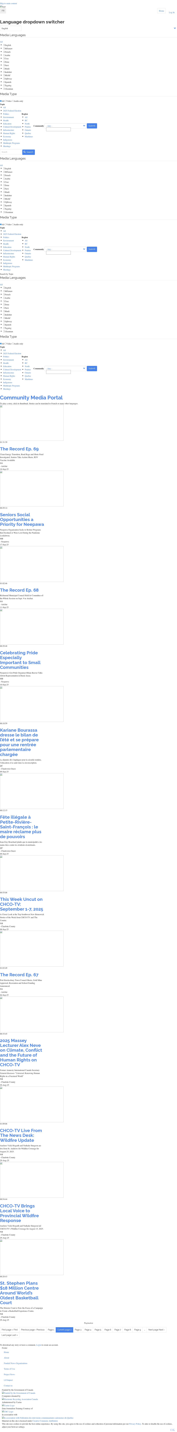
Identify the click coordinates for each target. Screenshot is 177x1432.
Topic (2, 104)
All (1, 41)
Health (6, 120)
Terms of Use (9, 1368)
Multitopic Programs (11, 143)
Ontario (28, 130)
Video (9, 101)
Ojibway (8, 78)
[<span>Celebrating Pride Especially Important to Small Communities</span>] (22, 627)
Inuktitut (8, 72)
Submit (91, 126)
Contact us (8, 1385)
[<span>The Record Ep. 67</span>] (22, 948)
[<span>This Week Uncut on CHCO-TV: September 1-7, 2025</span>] (22, 873)
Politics (6, 113)
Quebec (28, 133)
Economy (7, 136)
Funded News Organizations (15, 1363)
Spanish (8, 82)
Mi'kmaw (9, 48)
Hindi (7, 68)
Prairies (28, 126)
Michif (7, 75)
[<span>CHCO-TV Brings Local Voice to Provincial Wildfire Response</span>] (22, 1180)
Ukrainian (9, 88)
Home (161, 10)
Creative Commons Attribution (45, 1420)
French (7, 51)
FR (3, 10)
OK (172, 1429)
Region (25, 113)
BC (26, 120)
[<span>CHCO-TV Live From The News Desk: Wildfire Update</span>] (22, 1104)
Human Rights (9, 133)
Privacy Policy (135, 1423)
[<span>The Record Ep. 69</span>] (22, 423)
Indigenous (7, 139)
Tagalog (8, 85)
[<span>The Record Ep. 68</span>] (22, 564)
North (27, 123)
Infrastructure (8, 130)
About (6, 1357)
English (8, 45)
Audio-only (18, 101)
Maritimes (29, 136)
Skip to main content (8, 3)
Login (39, 1344)
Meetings (7, 146)
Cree (7, 58)
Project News (9, 1374)
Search (29, 152)
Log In (172, 12)
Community (38, 125)
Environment (8, 117)
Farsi (7, 65)
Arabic (7, 55)
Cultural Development (12, 126)
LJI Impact (8, 1380)
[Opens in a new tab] (88, 1393)
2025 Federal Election (12, 110)
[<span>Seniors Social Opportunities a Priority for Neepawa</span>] (22, 488)
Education (7, 123)
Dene (7, 61)
